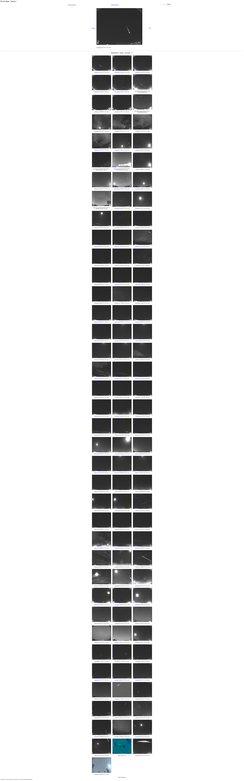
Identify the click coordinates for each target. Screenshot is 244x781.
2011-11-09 (117, 453)
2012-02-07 (117, 585)
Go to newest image (72, 4)
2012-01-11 (137, 566)
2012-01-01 (117, 548)
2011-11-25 (137, 510)
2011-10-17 (137, 359)
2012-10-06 (137, 736)
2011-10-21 (117, 378)
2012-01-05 (96, 566)
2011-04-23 (96, 111)
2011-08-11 (96, 131)
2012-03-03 (117, 604)
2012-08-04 (137, 642)
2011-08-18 (117, 208)
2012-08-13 (137, 698)
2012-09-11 (117, 717)
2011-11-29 (96, 529)
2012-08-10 (117, 680)
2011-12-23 (96, 548)
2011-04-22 (96, 72)
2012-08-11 (117, 698)
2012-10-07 (96, 755)
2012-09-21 (117, 736)
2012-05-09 (96, 623)
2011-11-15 (117, 472)
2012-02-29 (137, 585)
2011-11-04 (96, 453)
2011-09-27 (96, 265)
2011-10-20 (96, 378)
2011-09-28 (137, 265)
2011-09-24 (137, 246)
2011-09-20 (137, 227)
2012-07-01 (96, 642)
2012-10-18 (120, 755)
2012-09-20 (96, 736)
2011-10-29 (137, 416)
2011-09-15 (96, 227)
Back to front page (115, 4)
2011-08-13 (137, 169)
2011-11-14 (137, 453)
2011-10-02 (96, 303)
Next (150, 28)
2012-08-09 (99, 47)
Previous (93, 28)
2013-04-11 (96, 774)
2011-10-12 (117, 303)
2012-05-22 (137, 623)
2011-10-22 (117, 416)
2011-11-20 (137, 491)
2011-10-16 (117, 340)
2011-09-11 (137, 208)
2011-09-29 (96, 284)
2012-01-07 (117, 566)
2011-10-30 (96, 435)
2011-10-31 (117, 435)
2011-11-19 (117, 491)
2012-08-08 (96, 661)
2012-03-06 (137, 604)
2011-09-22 (117, 246)
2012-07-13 (117, 642)
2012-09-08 (96, 717)
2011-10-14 (137, 303)
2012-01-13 (96, 585)
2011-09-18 (117, 227)
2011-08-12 (117, 150)
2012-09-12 (137, 717)
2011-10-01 (117, 284)
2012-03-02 (96, 604)
